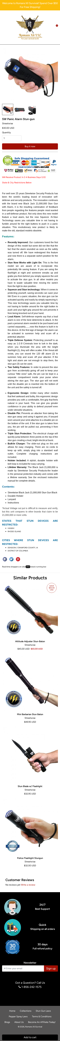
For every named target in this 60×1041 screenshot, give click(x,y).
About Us (19, 1022)
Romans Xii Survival (33, 1027)
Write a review (28, 884)
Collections (25, 1011)
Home (12, 1011)
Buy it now (30, 146)
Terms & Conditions (41, 1016)
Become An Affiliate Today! (42, 1022)
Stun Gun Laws (43, 1011)
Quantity (6, 132)
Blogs (7, 1022)
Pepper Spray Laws (18, 1016)
